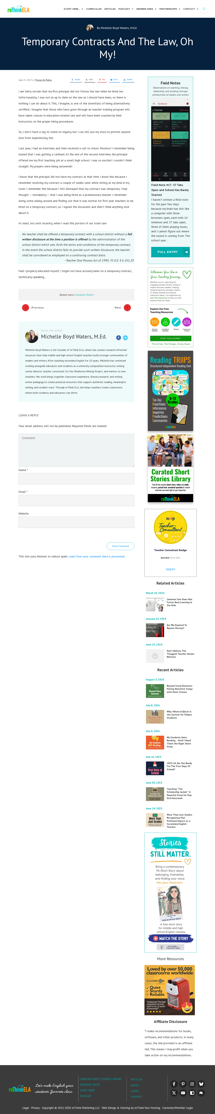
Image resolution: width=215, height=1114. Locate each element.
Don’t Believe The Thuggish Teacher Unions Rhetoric (180, 653)
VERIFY (170, 569)
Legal (25, 1108)
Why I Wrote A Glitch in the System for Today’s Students (179, 714)
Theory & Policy (43, 80)
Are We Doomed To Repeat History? (177, 627)
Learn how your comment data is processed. (97, 556)
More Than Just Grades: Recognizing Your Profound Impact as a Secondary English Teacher (179, 820)
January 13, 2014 (156, 618)
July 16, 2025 (154, 756)
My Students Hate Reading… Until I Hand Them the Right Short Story (179, 742)
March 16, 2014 (155, 593)
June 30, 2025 (154, 782)
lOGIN (134, 1091)
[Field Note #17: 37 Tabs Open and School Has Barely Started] (170, 139)
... (168, 240)
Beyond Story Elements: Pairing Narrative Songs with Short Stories (180, 688)
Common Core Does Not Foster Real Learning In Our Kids (179, 602)
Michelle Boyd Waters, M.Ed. (119, 28)
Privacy (35, 1108)
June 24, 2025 (154, 808)
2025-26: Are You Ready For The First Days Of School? (179, 766)
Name (23, 470)
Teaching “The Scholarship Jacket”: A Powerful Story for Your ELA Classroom (179, 793)
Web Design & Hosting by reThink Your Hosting (131, 1108)
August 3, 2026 (155, 679)
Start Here (87, 1090)
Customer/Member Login (177, 1108)
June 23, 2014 (154, 644)
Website (23, 513)
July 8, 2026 (153, 705)
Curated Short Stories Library (101, 1079)
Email (22, 492)
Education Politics (84, 294)
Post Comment (120, 546)
